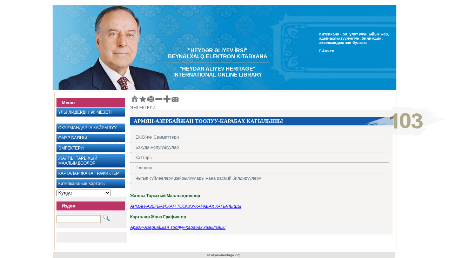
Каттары (144, 157)
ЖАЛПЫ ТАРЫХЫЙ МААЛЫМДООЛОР (78, 161)
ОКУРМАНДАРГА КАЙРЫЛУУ (87, 127)
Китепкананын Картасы (82, 183)
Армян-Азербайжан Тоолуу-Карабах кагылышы (178, 227)
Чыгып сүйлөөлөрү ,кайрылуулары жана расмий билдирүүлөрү (198, 178)
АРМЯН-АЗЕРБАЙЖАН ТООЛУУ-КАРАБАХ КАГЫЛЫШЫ (185, 206)
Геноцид (143, 167)
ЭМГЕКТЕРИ (71, 148)
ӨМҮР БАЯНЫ (72, 137)
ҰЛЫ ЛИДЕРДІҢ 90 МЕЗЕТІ (85, 112)
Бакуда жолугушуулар (157, 147)
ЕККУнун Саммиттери (157, 137)
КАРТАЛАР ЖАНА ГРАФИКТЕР (88, 173)
